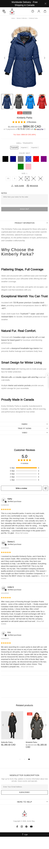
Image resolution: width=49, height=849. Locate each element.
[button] (24, 129)
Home (13, 18)
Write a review (21, 488)
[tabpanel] (12, 731)
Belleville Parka (7, 742)
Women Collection (22, 18)
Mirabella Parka (31, 742)
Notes (4, 193)
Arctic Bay (12, 11)
